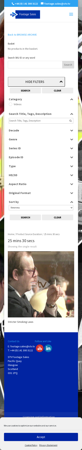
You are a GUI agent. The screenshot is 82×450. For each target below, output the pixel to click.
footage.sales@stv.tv (22, 346)
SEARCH (25, 90)
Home (11, 234)
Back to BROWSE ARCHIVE (22, 34)
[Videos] (10, 104)
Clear (57, 90)
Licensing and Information (39, 417)
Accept (41, 437)
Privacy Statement (48, 445)
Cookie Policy (31, 445)
